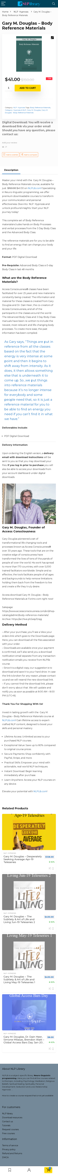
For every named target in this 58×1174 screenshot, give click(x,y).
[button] (52, 37)
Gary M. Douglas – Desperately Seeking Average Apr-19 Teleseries (23, 859)
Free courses (8, 1133)
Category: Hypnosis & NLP (15, 110)
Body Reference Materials (40, 107)
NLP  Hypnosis (21, 11)
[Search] (53, 4)
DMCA (5, 1157)
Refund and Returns (12, 1153)
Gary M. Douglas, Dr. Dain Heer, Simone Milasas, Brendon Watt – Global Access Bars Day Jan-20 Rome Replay (24, 1041)
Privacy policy (8, 1149)
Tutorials (6, 1125)
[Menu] (3, 4)
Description (11, 170)
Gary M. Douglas (34, 110)
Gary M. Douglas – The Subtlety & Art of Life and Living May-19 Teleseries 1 (19, 979)
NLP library (7, 1113)
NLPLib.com (40, 791)
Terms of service (10, 1145)
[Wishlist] (9, 1170)
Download (12, 1117)
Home (5, 11)
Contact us (7, 1121)
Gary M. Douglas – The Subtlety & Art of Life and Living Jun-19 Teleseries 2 (19, 919)
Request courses (10, 1129)
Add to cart (28, 88)
